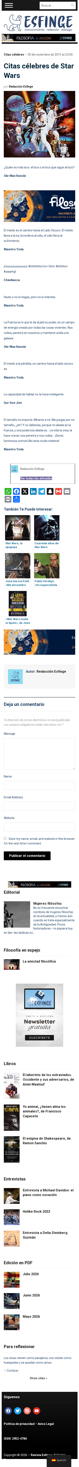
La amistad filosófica (39, 961)
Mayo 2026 (31, 1317)
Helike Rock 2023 (36, 1212)
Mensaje (9, 733)
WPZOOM (27, 1464)
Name (8, 776)
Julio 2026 (31, 1274)
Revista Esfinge (41, 1455)
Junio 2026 (31, 1295)
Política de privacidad (19, 1424)
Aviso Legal (46, 1424)
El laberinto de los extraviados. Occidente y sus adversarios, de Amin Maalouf (48, 1079)
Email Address (13, 797)
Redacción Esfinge (21, 86)
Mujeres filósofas (47, 904)
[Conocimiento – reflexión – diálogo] (38, 22)
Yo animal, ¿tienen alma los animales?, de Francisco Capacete (44, 1111)
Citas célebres (14, 54)
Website (9, 818)
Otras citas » (38, 1378)
